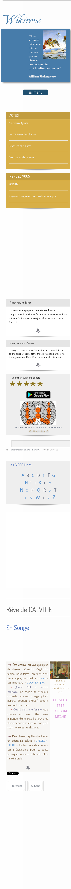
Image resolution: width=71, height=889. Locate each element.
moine (40, 678)
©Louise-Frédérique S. (25, 427)
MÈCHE (60, 716)
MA (33, 431)
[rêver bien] (38, 330)
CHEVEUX (41, 740)
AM (37, 431)
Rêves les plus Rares (20, 146)
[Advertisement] (35, 257)
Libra (42, 431)
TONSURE (60, 711)
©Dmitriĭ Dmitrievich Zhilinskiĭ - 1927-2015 (60, 686)
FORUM (14, 184)
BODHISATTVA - (36, 682)
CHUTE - (12, 745)
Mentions (42, 427)
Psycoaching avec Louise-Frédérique (32, 196)
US (47, 431)
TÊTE (60, 705)
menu (38, 92)
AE (30, 431)
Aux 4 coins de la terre (21, 157)
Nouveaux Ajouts (18, 123)
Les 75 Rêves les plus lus (22, 134)
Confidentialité (55, 427)
